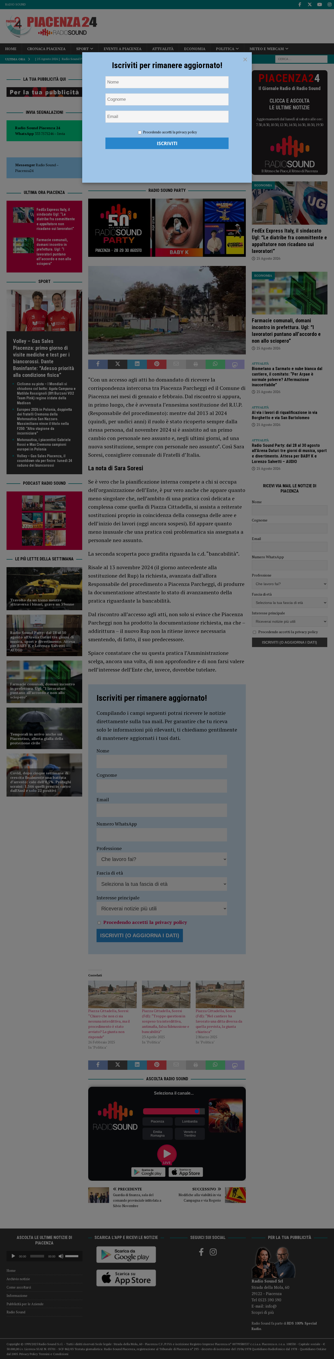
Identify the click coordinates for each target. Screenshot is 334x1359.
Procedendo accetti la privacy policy (170, 132)
